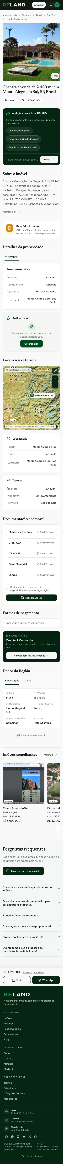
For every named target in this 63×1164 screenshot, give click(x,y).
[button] (31, 229)
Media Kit (9, 1069)
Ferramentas (11, 1034)
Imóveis (8, 1018)
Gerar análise (31, 343)
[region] (31, 398)
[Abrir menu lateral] (53, 5)
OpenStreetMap (48, 426)
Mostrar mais (9, 211)
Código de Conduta (14, 1093)
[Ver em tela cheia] (55, 371)
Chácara (26, 15)
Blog (6, 1039)
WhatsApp (48, 980)
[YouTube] (23, 1136)
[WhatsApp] (35, 1136)
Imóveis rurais (10, 15)
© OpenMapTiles (28, 426)
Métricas (8, 1063)
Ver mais (48, 754)
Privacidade (10, 1088)
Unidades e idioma (33, 1156)
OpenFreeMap (15, 426)
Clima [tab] (28, 680)
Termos (8, 1082)
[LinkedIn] (18, 1136)
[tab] (12, 256)
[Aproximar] (55, 378)
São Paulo (52, 15)
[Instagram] (6, 1136)
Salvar (12, 99)
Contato (8, 1058)
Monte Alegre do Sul (16, 19)
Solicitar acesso (33, 597)
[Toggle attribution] (57, 426)
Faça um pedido (12, 1028)
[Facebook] (12, 1136)
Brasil (39, 15)
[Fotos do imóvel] (31, 52)
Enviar (47, 159)
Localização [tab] (12, 680)
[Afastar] (55, 385)
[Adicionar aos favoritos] (40, 767)
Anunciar (39, 4)
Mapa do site (10, 1098)
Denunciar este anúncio (33, 735)
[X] (29, 1136)
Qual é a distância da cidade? (23, 147)
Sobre (7, 1053)
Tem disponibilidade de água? (24, 139)
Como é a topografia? (20, 130)
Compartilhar (33, 99)
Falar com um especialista (25, 870)
